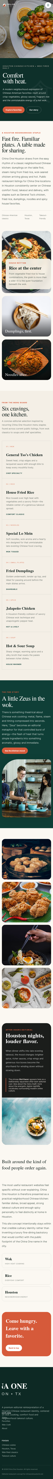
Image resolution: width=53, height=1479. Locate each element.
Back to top (14, 1348)
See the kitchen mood (15, 751)
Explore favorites (14, 110)
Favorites (6, 1421)
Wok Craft (6, 1425)
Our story (33, 110)
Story (4, 1417)
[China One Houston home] (13, 5)
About (4, 1428)
